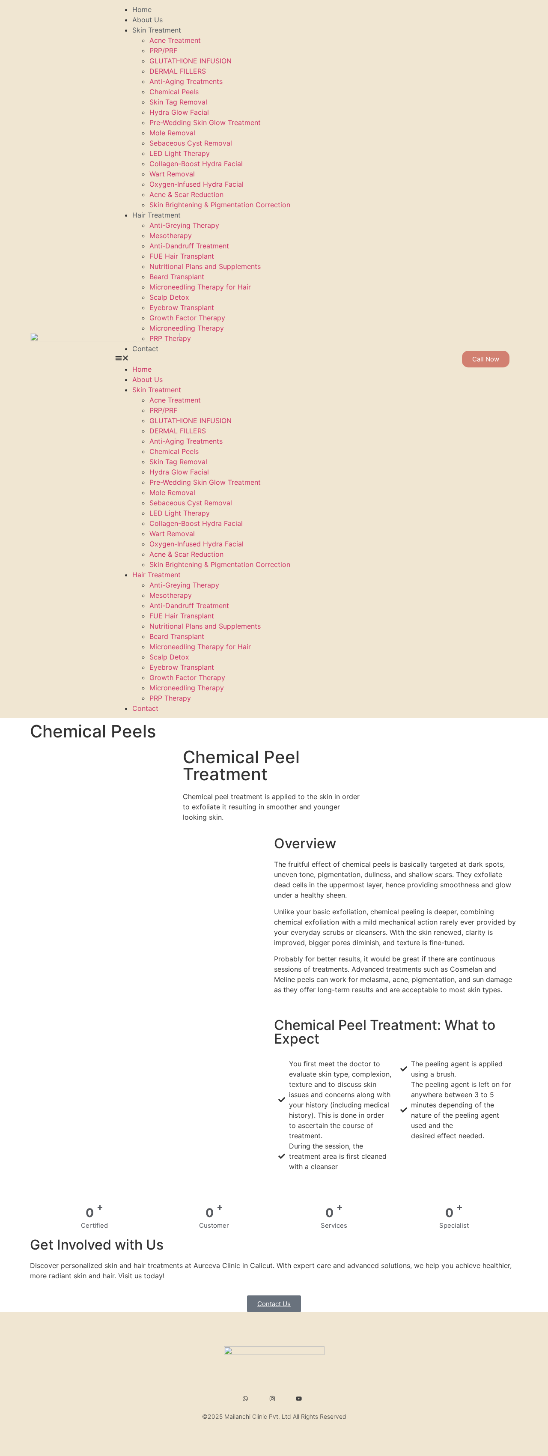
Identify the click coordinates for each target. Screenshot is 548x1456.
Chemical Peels (174, 91)
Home (142, 9)
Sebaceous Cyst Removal (190, 143)
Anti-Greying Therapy (184, 225)
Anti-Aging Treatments (186, 81)
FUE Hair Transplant (181, 256)
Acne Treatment (175, 40)
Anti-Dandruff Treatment (189, 246)
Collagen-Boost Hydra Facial (196, 163)
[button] (285, 359)
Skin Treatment (156, 30)
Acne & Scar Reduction (186, 194)
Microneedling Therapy (186, 328)
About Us (147, 19)
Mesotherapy (170, 235)
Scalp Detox (169, 297)
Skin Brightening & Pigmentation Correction (219, 204)
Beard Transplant (176, 276)
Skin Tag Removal (178, 102)
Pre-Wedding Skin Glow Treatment (205, 122)
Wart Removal (172, 174)
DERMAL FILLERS (177, 71)
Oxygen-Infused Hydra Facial (196, 184)
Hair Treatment (156, 215)
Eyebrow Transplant (181, 307)
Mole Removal (172, 132)
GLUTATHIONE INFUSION (190, 61)
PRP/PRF (163, 50)
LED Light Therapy (179, 153)
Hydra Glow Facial (179, 112)
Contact (145, 348)
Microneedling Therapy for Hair (200, 287)
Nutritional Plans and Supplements (205, 266)
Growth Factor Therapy (187, 317)
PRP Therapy (170, 338)
